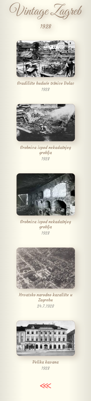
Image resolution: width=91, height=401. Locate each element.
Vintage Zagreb (45, 11)
